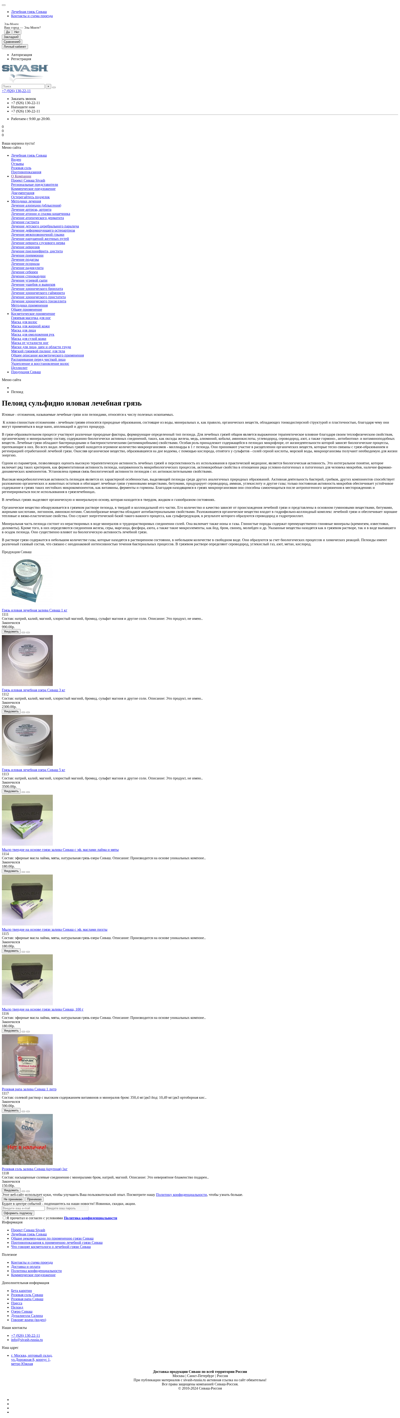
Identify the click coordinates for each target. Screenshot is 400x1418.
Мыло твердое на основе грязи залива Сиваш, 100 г (43, 1009)
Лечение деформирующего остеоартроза (43, 230)
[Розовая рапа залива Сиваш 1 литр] (27, 1085)
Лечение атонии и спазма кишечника (40, 214)
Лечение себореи (24, 272)
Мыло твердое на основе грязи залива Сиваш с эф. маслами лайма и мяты (60, 850)
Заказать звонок (23, 99)
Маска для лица (23, 330)
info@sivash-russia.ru (27, 1340)
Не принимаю (13, 1199)
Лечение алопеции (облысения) (36, 205)
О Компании (21, 176)
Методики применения (29, 305)
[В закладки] (23, 632)
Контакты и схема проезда (32, 16)
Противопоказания (26, 172)
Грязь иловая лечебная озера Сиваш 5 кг (33, 770)
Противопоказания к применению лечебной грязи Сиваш (57, 1242)
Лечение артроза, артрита (31, 209)
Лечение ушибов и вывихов (33, 284)
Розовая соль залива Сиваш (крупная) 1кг (35, 1169)
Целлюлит (19, 368)
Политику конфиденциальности (181, 1195)
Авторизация (21, 55)
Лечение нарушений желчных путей (40, 239)
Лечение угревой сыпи (29, 280)
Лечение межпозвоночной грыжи (37, 234)
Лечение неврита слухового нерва (38, 243)
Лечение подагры (25, 259)
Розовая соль (21, 168)
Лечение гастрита (25, 222)
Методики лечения (26, 201)
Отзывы (17, 164)
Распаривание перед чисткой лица (38, 359)
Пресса (16, 1303)
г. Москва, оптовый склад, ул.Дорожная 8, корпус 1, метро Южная (32, 1359)
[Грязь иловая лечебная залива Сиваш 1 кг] (27, 606)
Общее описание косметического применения (47, 355)
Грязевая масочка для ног (31, 318)
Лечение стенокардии (28, 276)
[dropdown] (4, 5)
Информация (12, 1222)
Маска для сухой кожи (28, 339)
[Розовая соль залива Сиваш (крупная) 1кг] (27, 1165)
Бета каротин (21, 1291)
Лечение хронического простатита (38, 297)
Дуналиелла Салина (27, 1316)
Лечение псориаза (25, 264)
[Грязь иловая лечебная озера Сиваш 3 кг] (27, 686)
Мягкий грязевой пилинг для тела (38, 351)
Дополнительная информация (25, 1283)
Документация (22, 193)
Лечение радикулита (27, 268)
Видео (16, 159)
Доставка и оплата (25, 1267)
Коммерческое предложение (33, 189)
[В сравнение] (28, 632)
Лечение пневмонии (27, 255)
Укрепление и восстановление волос (40, 364)
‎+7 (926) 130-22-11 (16, 91)
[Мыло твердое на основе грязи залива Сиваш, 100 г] (27, 1005)
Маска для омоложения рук (32, 334)
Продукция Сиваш (26, 372)
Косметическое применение (33, 314)
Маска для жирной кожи (30, 326)
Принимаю (34, 1199)
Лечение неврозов (25, 247)
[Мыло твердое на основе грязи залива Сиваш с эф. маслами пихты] (27, 925)
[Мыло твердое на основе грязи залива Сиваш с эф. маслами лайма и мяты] (27, 845)
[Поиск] (54, 87)
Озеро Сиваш (21, 1311)
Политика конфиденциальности (36, 1271)
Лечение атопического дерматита (37, 218)
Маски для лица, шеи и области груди (41, 347)
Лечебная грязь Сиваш (29, 12)
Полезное (9, 1255)
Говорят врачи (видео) (28, 1320)
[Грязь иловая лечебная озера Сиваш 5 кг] (27, 766)
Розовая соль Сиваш (27, 1295)
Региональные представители (34, 184)
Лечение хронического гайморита (38, 293)
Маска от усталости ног (30, 343)
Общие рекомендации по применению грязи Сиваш (52, 1238)
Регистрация (21, 59)
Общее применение (26, 309)
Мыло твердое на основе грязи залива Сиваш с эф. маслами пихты (54, 929)
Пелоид (17, 1307)
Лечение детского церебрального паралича (45, 226)
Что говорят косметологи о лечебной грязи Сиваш (51, 1247)
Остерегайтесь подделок (30, 197)
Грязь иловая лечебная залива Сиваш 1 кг (34, 610)
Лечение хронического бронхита (37, 289)
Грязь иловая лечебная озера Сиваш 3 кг (33, 690)
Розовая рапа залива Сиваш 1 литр (29, 1089)
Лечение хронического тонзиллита (38, 301)
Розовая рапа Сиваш (27, 1299)
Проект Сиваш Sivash (28, 180)
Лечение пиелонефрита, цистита (37, 251)
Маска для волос (24, 322)
